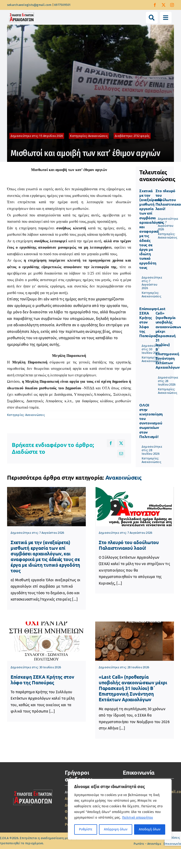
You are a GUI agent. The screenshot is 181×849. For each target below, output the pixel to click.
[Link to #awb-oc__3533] (166, 17)
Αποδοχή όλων (149, 829)
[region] (120, 809)
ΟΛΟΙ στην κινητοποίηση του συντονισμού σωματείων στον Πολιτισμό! (151, 421)
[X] (121, 443)
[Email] (121, 453)
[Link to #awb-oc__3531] (151, 17)
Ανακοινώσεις (98, 136)
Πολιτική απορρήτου (137, 818)
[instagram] (172, 5)
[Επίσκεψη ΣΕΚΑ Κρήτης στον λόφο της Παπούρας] (46, 641)
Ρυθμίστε (85, 829)
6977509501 (62, 5)
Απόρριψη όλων (116, 829)
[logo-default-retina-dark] (33, 789)
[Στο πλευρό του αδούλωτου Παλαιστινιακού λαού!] (134, 506)
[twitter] (163, 5)
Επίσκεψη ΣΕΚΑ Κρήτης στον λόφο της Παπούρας (42, 680)
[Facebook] (111, 443)
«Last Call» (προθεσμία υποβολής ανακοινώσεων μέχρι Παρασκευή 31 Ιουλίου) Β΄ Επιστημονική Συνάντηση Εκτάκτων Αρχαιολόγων (133, 688)
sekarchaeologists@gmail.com (29, 5)
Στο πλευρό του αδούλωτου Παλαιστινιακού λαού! (129, 545)
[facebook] (155, 5)
